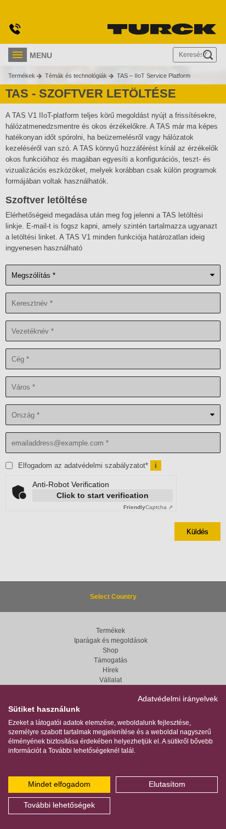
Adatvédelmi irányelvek (178, 699)
